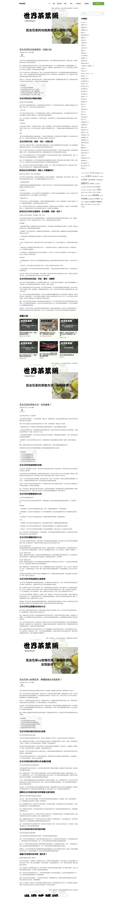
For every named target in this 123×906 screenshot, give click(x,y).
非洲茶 (82, 155)
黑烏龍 (82, 168)
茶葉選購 (84, 199)
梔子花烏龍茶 (83, 189)
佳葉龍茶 (83, 30)
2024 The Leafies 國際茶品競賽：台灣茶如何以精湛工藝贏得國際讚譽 (48, 355)
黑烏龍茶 (83, 206)
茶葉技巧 (28, 336)
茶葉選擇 (101, 195)
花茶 (26, 52)
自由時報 (83, 117)
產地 (82, 104)
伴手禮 (92, 173)
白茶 (82, 107)
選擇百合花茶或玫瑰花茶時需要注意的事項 (30, 724)
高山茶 (98, 204)
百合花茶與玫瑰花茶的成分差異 (28, 720)
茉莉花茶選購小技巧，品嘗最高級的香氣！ (28, 333)
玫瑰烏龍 (83, 101)
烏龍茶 (82, 96)
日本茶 (82, 68)
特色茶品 (83, 99)
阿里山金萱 (84, 153)
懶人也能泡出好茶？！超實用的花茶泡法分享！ (28, 355)
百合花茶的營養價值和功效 (27, 456)
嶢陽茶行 (85, 183)
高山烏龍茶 (84, 163)
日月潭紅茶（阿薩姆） (86, 66)
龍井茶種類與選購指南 (67, 355)
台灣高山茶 (99, 180)
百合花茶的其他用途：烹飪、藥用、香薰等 (30, 94)
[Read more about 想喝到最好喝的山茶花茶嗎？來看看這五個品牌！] (49, 324)
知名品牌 (83, 109)
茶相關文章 (84, 122)
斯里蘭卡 (83, 58)
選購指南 (99, 202)
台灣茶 (82, 45)
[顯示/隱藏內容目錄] (42, 85)
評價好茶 (97, 199)
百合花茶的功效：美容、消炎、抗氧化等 (30, 89)
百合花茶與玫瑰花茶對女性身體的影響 (29, 722)
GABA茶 (82, 173)
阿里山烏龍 (84, 150)
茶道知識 (83, 140)
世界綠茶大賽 (87, 173)
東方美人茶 (84, 86)
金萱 (82, 145)
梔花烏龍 (83, 91)
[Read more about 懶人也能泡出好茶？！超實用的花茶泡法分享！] (29, 347)
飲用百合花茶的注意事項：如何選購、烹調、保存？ (32, 92)
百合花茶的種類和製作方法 (27, 457)
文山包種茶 (84, 55)
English (83, 22)
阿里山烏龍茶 (88, 204)
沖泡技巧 (94, 190)
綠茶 (82, 114)
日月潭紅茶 (97, 183)
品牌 (82, 50)
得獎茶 (82, 53)
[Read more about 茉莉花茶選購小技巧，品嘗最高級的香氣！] (29, 324)
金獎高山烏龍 (84, 142)
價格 (82, 32)
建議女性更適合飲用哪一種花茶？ (28, 727)
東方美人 (83, 84)
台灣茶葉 (84, 180)
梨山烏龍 (83, 94)
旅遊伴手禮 (84, 63)
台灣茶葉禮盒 (92, 180)
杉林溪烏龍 (84, 81)
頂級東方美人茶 (85, 158)
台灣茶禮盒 (101, 176)
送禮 (102, 199)
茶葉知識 (44, 336)
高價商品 (83, 160)
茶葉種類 (83, 137)
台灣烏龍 (83, 43)
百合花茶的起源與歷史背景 (27, 454)
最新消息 (22, 52)
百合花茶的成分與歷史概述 (27, 87)
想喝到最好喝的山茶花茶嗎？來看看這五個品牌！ (47, 333)
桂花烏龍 (83, 89)
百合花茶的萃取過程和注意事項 (28, 459)
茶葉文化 (83, 132)
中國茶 (82, 25)
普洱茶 (82, 76)
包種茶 (82, 37)
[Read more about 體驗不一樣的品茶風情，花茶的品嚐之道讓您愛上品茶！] (69, 324)
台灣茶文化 (95, 176)
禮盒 (86, 192)
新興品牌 (83, 60)
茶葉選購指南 (91, 199)
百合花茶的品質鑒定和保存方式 (28, 461)
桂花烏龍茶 (97, 187)
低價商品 (83, 27)
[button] (49, 3)
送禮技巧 (82, 201)
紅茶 (82, 112)
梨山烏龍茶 (89, 190)
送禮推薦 (93, 202)
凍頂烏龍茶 (84, 35)
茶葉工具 (83, 127)
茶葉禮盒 (95, 195)
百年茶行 (83, 192)
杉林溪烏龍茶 (83, 187)
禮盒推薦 (89, 192)
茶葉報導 (83, 124)
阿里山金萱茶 (93, 204)
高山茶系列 (49, 336)
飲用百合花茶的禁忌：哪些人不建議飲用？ (30, 91)
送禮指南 (87, 202)
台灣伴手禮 (83, 176)
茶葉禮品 (89, 195)
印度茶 (82, 40)
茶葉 (86, 195)
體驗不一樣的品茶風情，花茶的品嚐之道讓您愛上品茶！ (68, 334)
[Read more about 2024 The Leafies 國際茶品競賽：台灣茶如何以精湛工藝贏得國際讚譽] (49, 346)
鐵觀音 (82, 148)
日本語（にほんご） (86, 73)
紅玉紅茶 (94, 192)
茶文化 (83, 195)
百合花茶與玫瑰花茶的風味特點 (28, 726)
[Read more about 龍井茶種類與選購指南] (69, 347)
